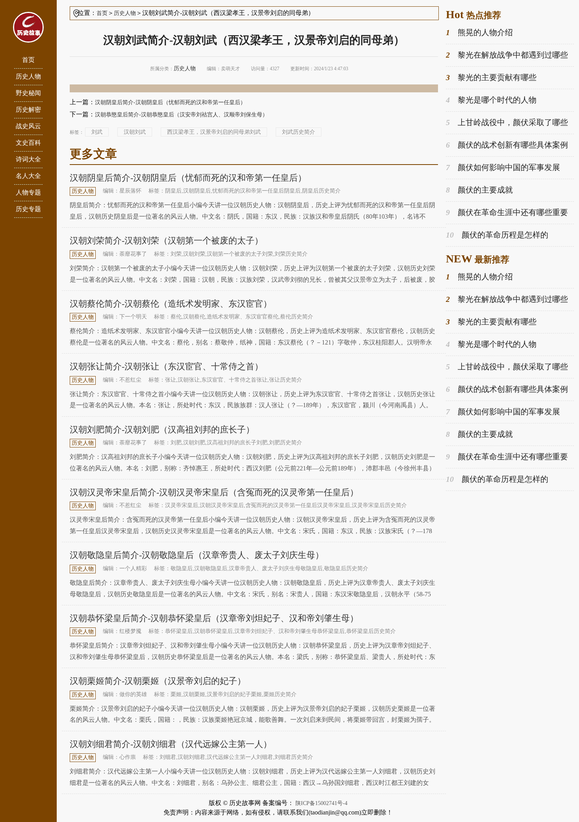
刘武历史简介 (298, 132)
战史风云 (28, 126)
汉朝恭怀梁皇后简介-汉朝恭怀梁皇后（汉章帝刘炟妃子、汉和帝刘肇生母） (214, 618)
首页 (28, 59)
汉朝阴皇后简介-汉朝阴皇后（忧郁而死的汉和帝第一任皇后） (170, 102)
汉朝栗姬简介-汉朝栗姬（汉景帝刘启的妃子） (158, 681)
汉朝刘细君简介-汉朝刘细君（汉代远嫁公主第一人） (171, 744)
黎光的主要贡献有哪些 (491, 77)
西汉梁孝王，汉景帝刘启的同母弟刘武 (214, 132)
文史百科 (28, 142)
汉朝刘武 (135, 132)
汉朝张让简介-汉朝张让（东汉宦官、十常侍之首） (166, 366)
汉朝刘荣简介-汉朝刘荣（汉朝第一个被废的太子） (166, 240)
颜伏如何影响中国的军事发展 (503, 167)
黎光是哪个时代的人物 (491, 99)
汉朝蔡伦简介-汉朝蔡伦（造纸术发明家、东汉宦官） (171, 304)
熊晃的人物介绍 (479, 32)
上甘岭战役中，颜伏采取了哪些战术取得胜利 (507, 123)
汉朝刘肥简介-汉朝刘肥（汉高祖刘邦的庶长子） (162, 429)
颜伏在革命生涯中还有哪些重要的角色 (507, 213)
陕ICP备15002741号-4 (321, 803)
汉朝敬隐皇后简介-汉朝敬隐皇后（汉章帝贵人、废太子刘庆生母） (197, 555)
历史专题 (28, 209)
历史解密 (28, 109)
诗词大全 (28, 159)
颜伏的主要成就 (479, 189)
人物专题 (28, 192)
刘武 (96, 132)
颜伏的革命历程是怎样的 (497, 234)
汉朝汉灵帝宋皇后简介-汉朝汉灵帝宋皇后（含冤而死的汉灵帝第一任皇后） (214, 492)
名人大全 (28, 175)
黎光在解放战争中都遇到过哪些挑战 (507, 55)
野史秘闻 (28, 93)
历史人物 (28, 76)
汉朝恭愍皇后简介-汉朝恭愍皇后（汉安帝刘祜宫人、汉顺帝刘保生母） (181, 115)
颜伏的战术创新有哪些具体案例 (507, 144)
